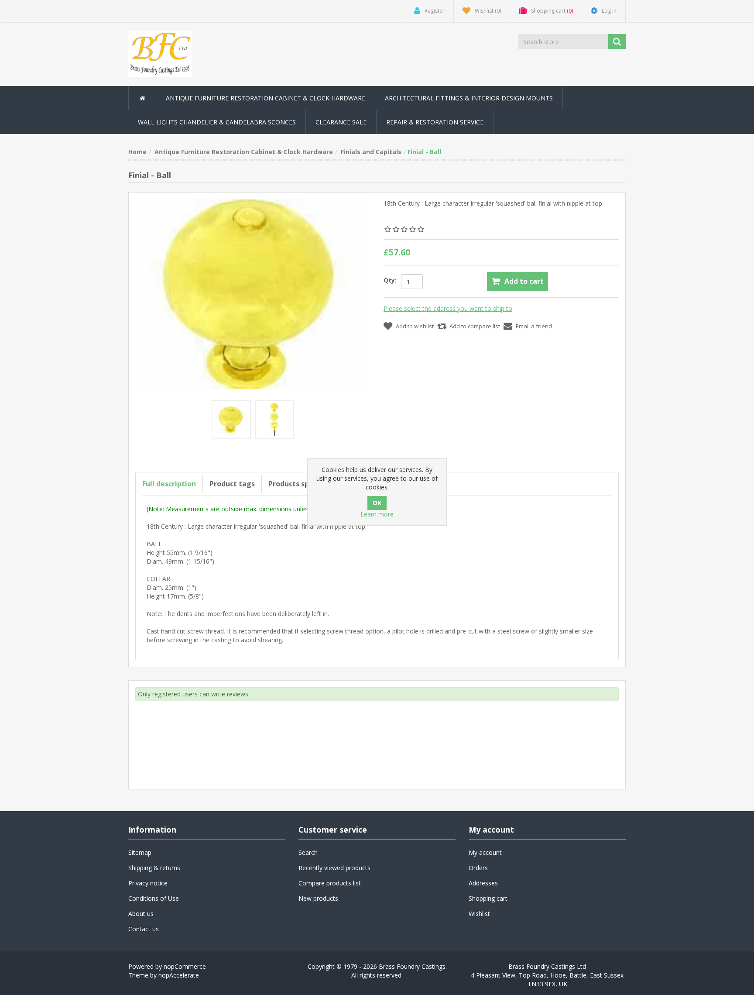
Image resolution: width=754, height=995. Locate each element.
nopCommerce (185, 966)
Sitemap (139, 852)
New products (318, 898)
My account (485, 852)
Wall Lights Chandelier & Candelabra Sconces (217, 122)
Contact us (143, 929)
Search (308, 852)
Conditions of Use (153, 898)
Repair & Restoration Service (434, 122)
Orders (478, 868)
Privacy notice (148, 883)
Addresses (483, 883)
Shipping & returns (154, 868)
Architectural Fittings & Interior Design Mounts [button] (469, 98)
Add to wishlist (415, 326)
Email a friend (534, 326)
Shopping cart (488, 898)
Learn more (377, 514)
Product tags (232, 484)
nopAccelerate (178, 975)
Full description (169, 484)
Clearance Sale (341, 122)
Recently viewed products (334, 868)
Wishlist (479, 913)
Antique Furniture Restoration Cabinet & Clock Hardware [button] (265, 98)
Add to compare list (474, 326)
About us (141, 913)
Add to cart (524, 281)
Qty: (390, 280)
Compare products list (329, 883)
